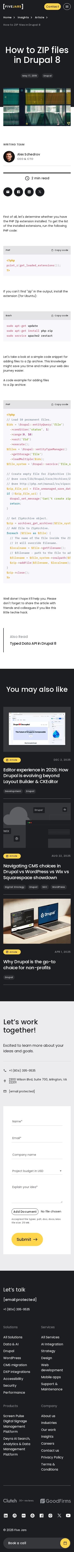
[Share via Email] (7, 191)
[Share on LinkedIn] (29, 191)
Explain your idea (25, 1187)
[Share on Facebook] (18, 191)
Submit (24, 1239)
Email (16, 1138)
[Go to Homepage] (13, 6)
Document (36, 1211)
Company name (24, 1155)
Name (17, 1121)
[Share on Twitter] (39, 191)
